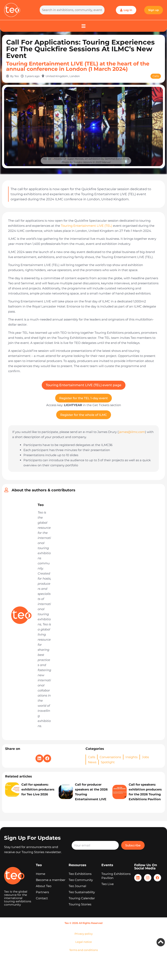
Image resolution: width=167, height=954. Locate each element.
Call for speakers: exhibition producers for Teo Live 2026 (37, 789)
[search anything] (72, 10)
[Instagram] (147, 877)
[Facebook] (157, 877)
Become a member (50, 880)
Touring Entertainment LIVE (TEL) (86, 226)
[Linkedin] (138, 877)
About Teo (43, 886)
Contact (42, 898)
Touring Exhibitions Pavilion (116, 876)
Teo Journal (77, 886)
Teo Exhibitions (80, 874)
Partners (42, 892)
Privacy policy (84, 933)
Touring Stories (80, 904)
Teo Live (107, 884)
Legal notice (83, 941)
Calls (156, 76)
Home (40, 874)
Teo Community (81, 880)
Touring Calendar (82, 898)
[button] (39, 758)
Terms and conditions (83, 950)
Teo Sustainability (82, 892)
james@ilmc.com (132, 432)
